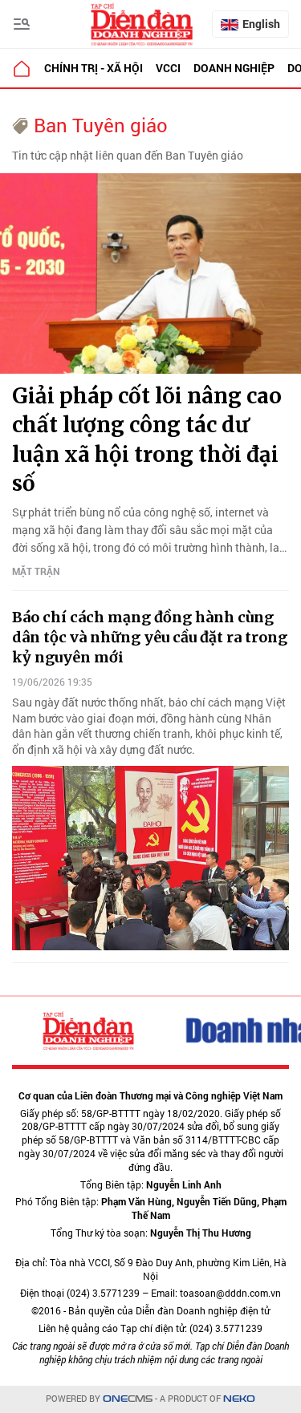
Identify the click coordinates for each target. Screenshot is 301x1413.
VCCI (168, 67)
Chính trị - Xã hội (93, 67)
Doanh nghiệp (234, 67)
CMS (128, 1399)
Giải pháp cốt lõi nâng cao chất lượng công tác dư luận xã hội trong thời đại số (147, 439)
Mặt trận (36, 571)
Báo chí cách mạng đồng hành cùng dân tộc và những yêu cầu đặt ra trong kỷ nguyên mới (149, 637)
